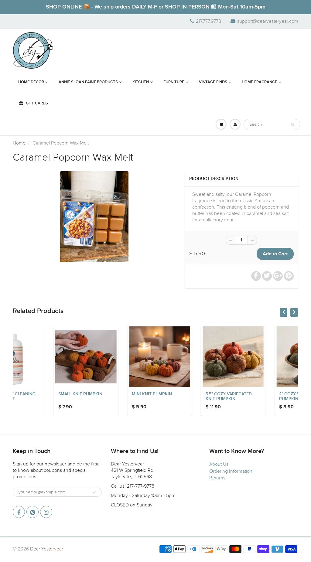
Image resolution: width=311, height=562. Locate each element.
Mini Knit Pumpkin (113, 394)
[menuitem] (33, 82)
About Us (218, 464)
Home (19, 143)
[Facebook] (19, 512)
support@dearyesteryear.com (267, 21)
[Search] (293, 125)
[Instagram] (46, 512)
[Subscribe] (94, 492)
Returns (217, 478)
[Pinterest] (32, 512)
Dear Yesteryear (46, 549)
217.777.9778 (208, 21)
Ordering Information (230, 471)
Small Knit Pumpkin (41, 394)
